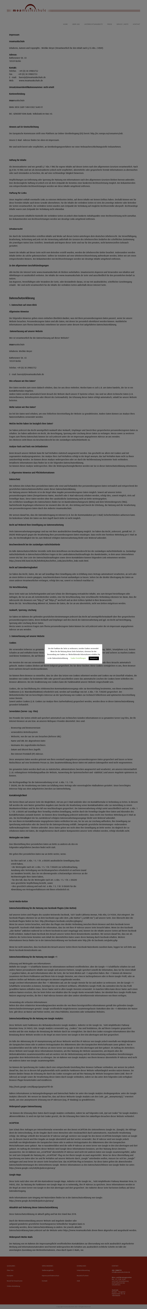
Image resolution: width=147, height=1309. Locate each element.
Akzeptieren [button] (94, 658)
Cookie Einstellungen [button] (78, 658)
